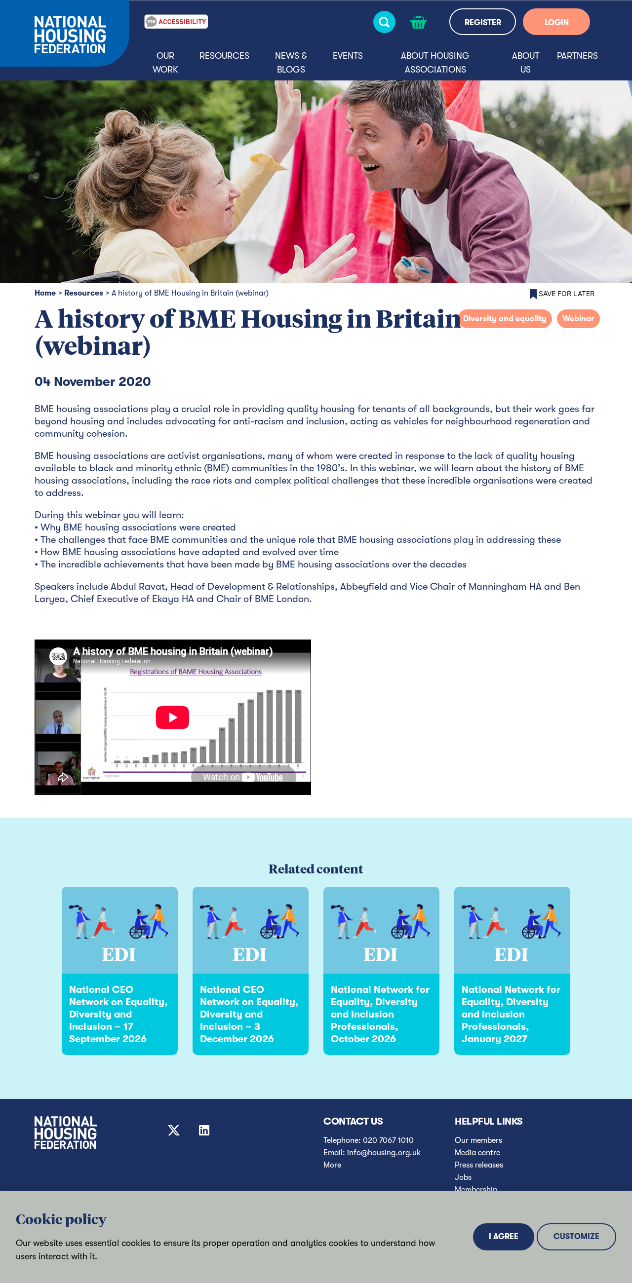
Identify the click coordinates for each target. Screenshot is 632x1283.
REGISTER (483, 22)
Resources (224, 56)
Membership (476, 1189)
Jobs (463, 1177)
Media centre (477, 1152)
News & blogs (291, 63)
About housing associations (435, 63)
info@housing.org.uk (384, 1152)
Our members (478, 1140)
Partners (577, 56)
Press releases (479, 1165)
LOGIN (557, 22)
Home (45, 293)
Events (348, 56)
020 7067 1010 (388, 1140)
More (332, 1165)
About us (525, 63)
